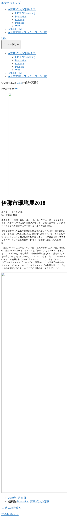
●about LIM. (15, 28)
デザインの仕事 (39, 501)
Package (19, 22)
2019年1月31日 (17, 497)
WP (17, 88)
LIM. (4, 38)
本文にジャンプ (11, 3)
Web (17, 25)
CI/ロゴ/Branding (25, 13)
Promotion (20, 16)
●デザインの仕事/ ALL (22, 9)
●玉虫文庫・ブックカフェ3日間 (27, 32)
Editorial (19, 19)
